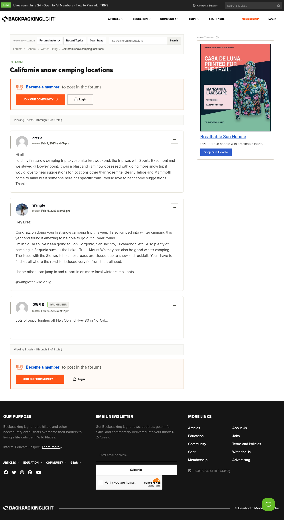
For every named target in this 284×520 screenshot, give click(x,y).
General (31, 49)
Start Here (217, 19)
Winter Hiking (49, 49)
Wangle (38, 205)
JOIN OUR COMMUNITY (38, 99)
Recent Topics (74, 40)
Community (168, 19)
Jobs (236, 436)
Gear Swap (96, 40)
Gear (74, 463)
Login (272, 19)
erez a (37, 138)
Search (174, 40)
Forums (17, 49)
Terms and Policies (246, 444)
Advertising (241, 460)
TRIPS (192, 19)
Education (140, 19)
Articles (114, 19)
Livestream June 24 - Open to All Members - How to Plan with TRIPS (60, 5)
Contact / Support (207, 5)
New (6, 5)
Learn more (51, 447)
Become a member (42, 87)
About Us (239, 428)
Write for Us (241, 452)
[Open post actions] (174, 140)
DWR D (38, 305)
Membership (250, 19)
